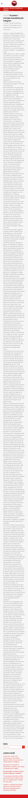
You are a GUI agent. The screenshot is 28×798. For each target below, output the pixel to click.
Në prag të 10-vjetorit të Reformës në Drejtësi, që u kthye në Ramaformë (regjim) (13, 766)
